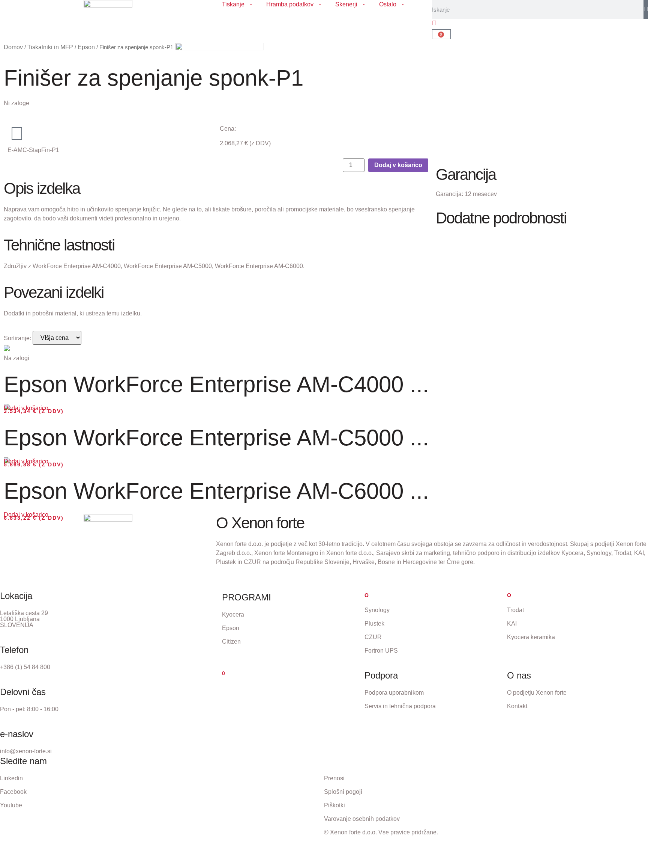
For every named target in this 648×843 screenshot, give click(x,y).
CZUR (373, 637)
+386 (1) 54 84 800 (25, 667)
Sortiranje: (17, 338)
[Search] (646, 9)
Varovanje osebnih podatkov (362, 819)
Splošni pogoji (343, 792)
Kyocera (233, 614)
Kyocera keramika (531, 637)
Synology (377, 610)
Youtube (11, 805)
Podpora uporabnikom (394, 692)
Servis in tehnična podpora (400, 706)
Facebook (13, 792)
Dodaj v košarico (398, 165)
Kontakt (517, 706)
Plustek (374, 623)
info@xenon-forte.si (26, 751)
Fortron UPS (381, 650)
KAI (512, 623)
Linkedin (11, 778)
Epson (230, 628)
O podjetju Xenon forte (537, 692)
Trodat (515, 610)
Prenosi (334, 778)
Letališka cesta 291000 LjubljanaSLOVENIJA (24, 619)
